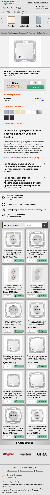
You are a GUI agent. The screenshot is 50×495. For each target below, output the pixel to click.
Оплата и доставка (41, 3)
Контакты (30, 3)
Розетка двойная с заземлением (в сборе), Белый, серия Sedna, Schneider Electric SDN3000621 (13, 289)
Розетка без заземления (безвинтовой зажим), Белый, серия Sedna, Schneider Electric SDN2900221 (37, 254)
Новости (39, 471)
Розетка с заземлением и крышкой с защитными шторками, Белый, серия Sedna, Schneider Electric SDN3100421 (37, 395)
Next (48, 20)
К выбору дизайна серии (17, 33)
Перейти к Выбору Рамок (38, 33)
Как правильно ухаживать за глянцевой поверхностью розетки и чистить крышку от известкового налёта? (22, 168)
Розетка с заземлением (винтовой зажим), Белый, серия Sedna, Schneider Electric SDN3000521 (37, 324)
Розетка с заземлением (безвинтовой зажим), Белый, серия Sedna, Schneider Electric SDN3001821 (13, 324)
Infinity (38, 26)
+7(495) (12, 8)
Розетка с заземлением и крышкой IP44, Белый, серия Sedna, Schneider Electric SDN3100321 (13, 394)
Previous (2, 20)
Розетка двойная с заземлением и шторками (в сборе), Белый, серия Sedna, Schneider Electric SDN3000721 (37, 290)
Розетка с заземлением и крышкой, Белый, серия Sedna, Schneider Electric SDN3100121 (13, 359)
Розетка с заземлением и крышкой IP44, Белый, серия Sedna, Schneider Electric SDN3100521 (37, 359)
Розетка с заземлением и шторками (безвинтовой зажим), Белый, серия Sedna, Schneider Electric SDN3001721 (13, 430)
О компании (12, 471)
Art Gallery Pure (25, 26)
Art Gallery (11, 26)
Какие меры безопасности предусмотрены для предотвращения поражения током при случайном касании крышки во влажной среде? (22, 183)
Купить (35, 87)
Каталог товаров (26, 471)
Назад (3, 33)
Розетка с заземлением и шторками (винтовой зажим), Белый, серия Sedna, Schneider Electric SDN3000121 (37, 430)
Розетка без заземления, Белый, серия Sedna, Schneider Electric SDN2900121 (13, 253)
